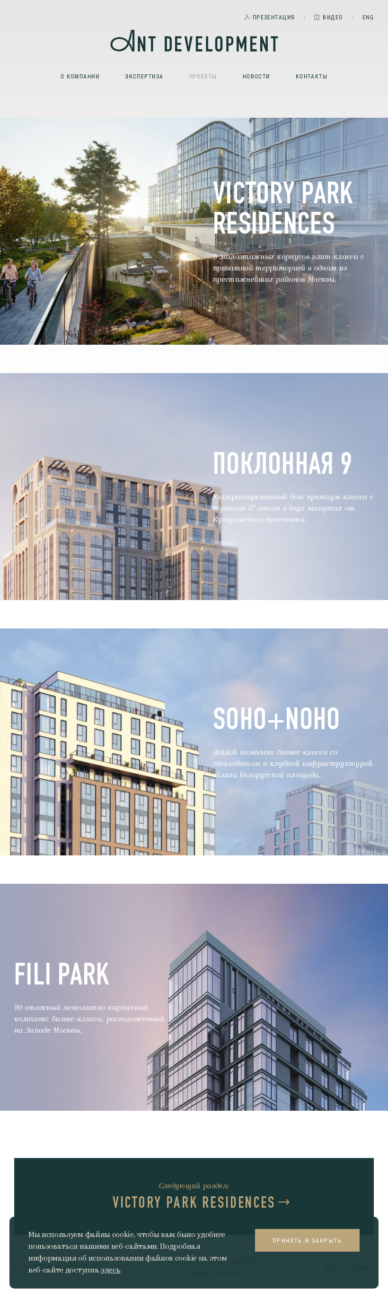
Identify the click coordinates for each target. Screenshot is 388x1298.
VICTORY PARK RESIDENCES (194, 1202)
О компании (80, 76)
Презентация (274, 17)
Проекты (203, 76)
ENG (368, 17)
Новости (256, 76)
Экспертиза (144, 76)
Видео (333, 17)
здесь (110, 1270)
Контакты (312, 76)
